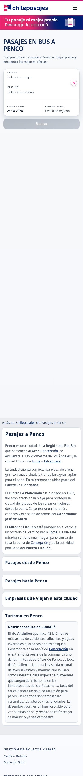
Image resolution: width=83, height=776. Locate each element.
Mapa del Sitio (14, 762)
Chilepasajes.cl (27, 422)
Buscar (41, 124)
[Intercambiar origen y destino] (74, 83)
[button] (22, 109)
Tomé (36, 461)
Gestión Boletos (15, 756)
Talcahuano (52, 461)
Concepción (49, 451)
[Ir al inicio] (25, 8)
